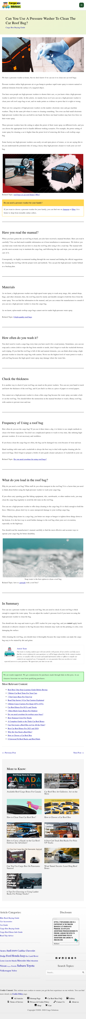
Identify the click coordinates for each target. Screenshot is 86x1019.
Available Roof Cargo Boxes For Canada (24, 791)
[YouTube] (66, 958)
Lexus (2, 960)
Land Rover (33, 956)
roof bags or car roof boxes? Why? (27, 194)
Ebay (74, 209)
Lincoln (8, 960)
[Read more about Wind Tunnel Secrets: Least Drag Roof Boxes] (61, 855)
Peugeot (9, 966)
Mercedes (21, 960)
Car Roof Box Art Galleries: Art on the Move (61, 792)
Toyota (30, 966)
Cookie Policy (17, 994)
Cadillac (21, 950)
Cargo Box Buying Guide (15, 27)
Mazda (14, 960)
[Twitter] (60, 958)
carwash (22, 582)
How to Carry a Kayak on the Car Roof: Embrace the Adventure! (23, 841)
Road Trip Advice (6, 935)
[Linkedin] (63, 958)
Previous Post (9, 752)
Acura (3, 950)
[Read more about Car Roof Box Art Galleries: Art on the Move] (61, 780)
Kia (27, 956)
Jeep (22, 956)
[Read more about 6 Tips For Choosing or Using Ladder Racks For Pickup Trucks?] (24, 880)
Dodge (3, 955)
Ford (8, 955)
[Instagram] (69, 958)
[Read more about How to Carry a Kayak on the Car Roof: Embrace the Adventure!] (24, 829)
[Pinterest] (72, 958)
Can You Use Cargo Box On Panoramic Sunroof (23, 867)
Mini (29, 960)
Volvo (14, 970)
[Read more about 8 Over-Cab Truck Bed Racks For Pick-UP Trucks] (61, 829)
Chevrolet (30, 950)
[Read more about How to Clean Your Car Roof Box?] (24, 806)
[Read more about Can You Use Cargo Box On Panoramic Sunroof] (24, 855)
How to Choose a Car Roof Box (57, 817)
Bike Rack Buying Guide (9, 918)
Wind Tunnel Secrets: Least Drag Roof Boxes (60, 867)
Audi (9, 950)
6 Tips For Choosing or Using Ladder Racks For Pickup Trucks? (23, 892)
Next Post (78, 752)
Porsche (13, 966)
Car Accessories (6, 921)
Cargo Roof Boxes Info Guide (11, 932)
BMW (14, 950)
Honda (15, 956)
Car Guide (4, 925)
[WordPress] (75, 958)
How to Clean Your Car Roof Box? (21, 817)
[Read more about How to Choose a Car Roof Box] (61, 806)
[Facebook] (56, 958)
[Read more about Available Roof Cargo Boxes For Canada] (24, 780)
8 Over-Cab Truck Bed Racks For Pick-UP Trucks (60, 841)
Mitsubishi (34, 961)
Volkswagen (5, 970)
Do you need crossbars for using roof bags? (30, 459)
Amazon (66, 209)
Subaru (21, 965)
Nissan (3, 965)
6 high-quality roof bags (23, 317)
